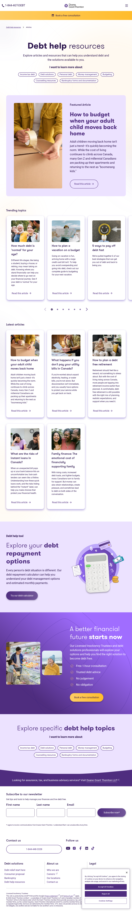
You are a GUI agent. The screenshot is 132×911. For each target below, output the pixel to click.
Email (70, 805)
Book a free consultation (86, 697)
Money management (87, 74)
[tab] (52, 309)
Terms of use (69, 896)
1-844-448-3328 (34, 849)
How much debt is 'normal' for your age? (23, 250)
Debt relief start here (14, 870)
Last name (43, 805)
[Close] (127, 872)
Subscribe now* (112, 812)
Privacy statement (52, 896)
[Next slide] (86, 309)
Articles (29, 27)
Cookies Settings (106, 901)
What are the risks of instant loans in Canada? (24, 458)
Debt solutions (47, 74)
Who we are (53, 870)
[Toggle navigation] (126, 5)
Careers (52, 874)
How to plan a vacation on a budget (66, 248)
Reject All (106, 894)
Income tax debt (27, 74)
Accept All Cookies (106, 887)
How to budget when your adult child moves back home (93, 123)
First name (13, 805)
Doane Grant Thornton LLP (102, 780)
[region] (106, 889)
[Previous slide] (45, 309)
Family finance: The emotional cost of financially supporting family (64, 460)
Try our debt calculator (22, 595)
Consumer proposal (14, 874)
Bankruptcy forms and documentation (79, 80)
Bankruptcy (10, 878)
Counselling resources (46, 80)
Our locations (53, 878)
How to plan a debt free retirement (105, 362)
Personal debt (66, 74)
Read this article (20, 293)
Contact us (52, 882)
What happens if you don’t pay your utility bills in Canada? (65, 364)
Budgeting (107, 74)
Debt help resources (13, 27)
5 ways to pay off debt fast (103, 248)
